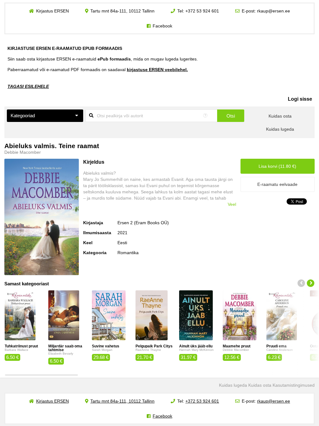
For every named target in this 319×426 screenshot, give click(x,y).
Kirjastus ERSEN (52, 10)
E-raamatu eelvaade (277, 184)
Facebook (162, 25)
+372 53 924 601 (202, 10)
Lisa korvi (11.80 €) (277, 166)
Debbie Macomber (22, 152)
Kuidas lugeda (280, 129)
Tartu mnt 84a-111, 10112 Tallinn (122, 10)
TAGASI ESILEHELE (28, 86)
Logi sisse (300, 99)
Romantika (128, 252)
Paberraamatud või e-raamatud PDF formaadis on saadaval (97, 69)
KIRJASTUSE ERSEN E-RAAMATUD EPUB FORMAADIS (64, 48)
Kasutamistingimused (294, 385)
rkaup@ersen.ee (273, 10)
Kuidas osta (280, 116)
